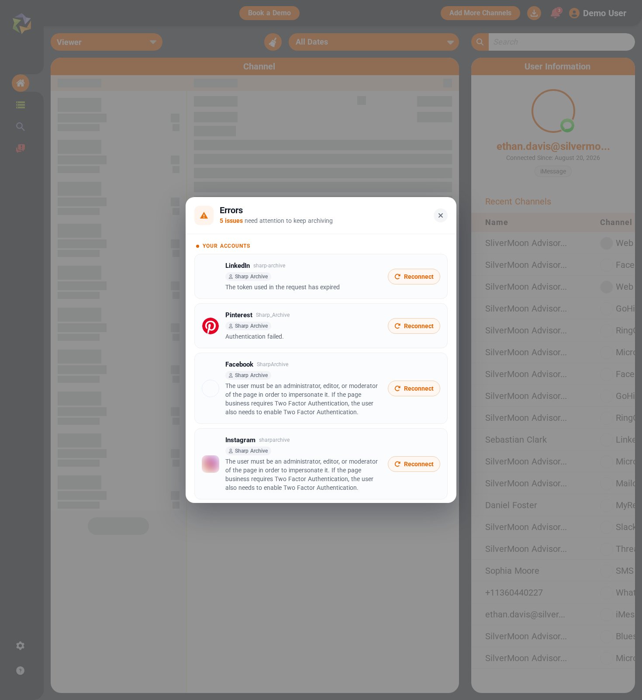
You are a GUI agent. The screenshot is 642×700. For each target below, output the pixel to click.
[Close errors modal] (441, 215)
